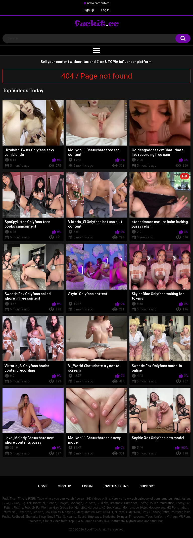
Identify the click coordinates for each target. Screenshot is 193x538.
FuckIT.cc (91, 529)
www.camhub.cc (98, 3)
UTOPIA (111, 62)
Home (42, 486)
